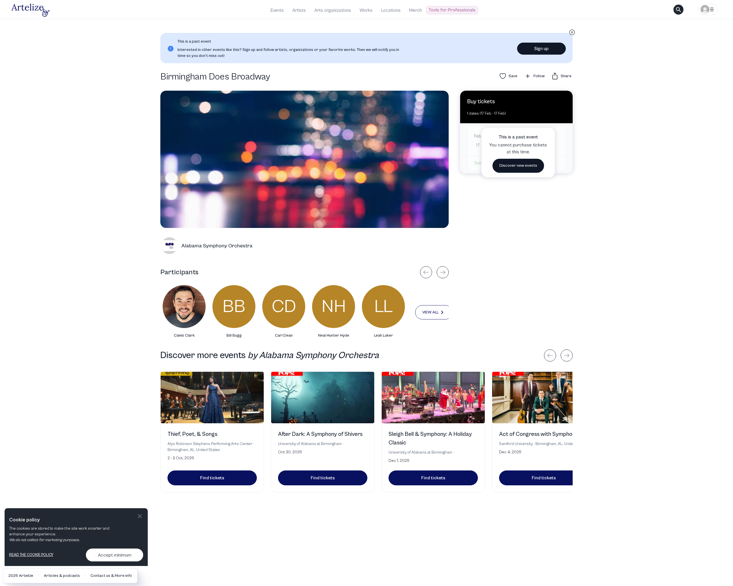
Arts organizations (332, 10)
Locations (391, 10)
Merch (415, 10)
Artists (299, 10)
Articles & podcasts (62, 575)
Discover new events (518, 165)
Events (277, 10)
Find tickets (212, 477)
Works (366, 10)
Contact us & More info (111, 575)
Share (566, 76)
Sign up (541, 48)
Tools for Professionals (452, 10)
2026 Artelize (20, 575)
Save (513, 76)
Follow (539, 76)
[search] (678, 10)
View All (430, 312)
